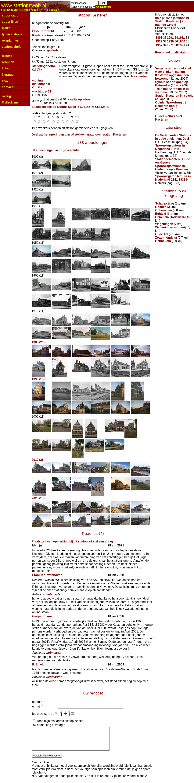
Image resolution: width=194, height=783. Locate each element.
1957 (159, 45)
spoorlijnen (10, 21)
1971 (170, 45)
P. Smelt (38, 664)
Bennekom (163, 241)
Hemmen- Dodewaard (170, 217)
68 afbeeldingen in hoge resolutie (55, 150)
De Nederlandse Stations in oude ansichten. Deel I (173, 137)
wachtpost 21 (41, 91)
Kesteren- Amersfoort (47, 35)
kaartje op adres (79, 99)
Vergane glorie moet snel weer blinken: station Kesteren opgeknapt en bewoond (173, 73)
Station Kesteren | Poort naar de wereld (172, 23)
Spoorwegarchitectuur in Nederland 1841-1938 (173, 178)
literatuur (8, 74)
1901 (170, 37)
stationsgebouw (43, 66)
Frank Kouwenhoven (47, 575)
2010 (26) (38, 459)
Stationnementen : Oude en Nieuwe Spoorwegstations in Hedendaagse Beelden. (172, 164)
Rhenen (161, 206)
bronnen (8, 62)
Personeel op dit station (172, 52)
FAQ (5, 80)
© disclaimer (11, 102)
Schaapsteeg (164, 203)
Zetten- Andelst (166, 237)
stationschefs (11, 46)
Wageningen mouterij (170, 227)
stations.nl (181, 18)
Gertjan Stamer (43, 616)
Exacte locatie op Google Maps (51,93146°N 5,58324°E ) (71, 106)
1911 (181, 37)
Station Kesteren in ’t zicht (174, 95)
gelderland (54, 50)
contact (7, 87)
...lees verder (138, 76)
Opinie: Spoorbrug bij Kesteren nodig (170, 104)
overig (6, 96)
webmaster (54, 594)
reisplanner (10, 40)
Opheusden (163, 210)
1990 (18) (38, 379)
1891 (159, 37)
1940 (181, 41)
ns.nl (158, 18)
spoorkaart (10, 15)
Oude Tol (161, 234)
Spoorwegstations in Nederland (170, 147)
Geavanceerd (103, 6)
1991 (181, 45)
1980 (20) (38, 342)
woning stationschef (41, 82)
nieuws (7, 55)
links (5, 68)
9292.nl (168, 18)
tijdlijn (6, 28)
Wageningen (164, 224)
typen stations (12, 34)
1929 (159, 41)
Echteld (160, 213)
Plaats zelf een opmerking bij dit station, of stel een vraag (72, 541)
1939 (170, 41)
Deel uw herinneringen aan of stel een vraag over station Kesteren (79, 134)
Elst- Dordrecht (43, 31)
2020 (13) (38, 498)
